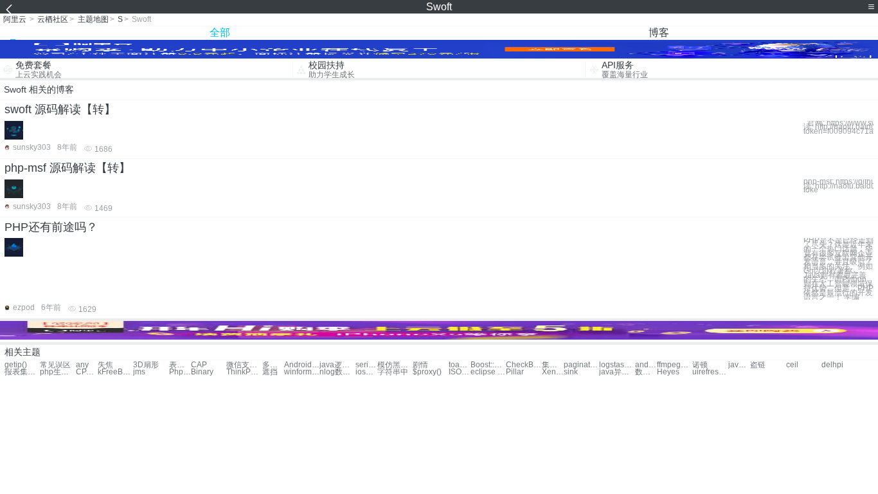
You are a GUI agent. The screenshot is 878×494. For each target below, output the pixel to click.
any (82, 365)
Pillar (515, 372)
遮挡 (270, 372)
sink (571, 372)
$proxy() (427, 372)
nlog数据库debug (337, 372)
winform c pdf (301, 372)
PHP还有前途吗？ (51, 227)
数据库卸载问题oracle (646, 372)
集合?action (553, 365)
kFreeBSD (115, 372)
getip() (15, 365)
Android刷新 (301, 365)
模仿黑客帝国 (395, 365)
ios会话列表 (366, 372)
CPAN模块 (87, 372)
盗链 (758, 365)
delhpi (832, 365)
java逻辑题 (337, 365)
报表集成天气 (22, 372)
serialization (366, 365)
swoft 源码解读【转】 (60, 109)
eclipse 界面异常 (488, 372)
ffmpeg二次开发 (674, 365)
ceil (792, 365)
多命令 (273, 365)
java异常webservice (616, 372)
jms (139, 372)
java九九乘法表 (739, 365)
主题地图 (93, 19)
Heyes (668, 372)
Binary (202, 372)
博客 (659, 32)
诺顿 (700, 365)
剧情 (420, 365)
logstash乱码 (616, 365)
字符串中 (392, 372)
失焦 (105, 365)
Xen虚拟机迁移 (553, 372)
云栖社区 (52, 19)
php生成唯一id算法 (57, 372)
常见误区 (55, 365)
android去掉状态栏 (646, 365)
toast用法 (459, 365)
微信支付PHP (244, 365)
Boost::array (488, 365)
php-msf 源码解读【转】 (67, 167)
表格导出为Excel (180, 365)
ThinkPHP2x (244, 372)
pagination (581, 365)
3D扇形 (146, 365)
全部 (220, 32)
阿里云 (14, 19)
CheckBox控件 (523, 365)
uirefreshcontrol (710, 372)
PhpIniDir (180, 372)
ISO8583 (459, 372)
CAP (199, 365)
